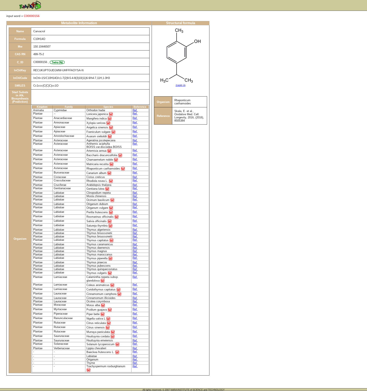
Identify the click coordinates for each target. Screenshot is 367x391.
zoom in (180, 85)
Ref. (135, 110)
